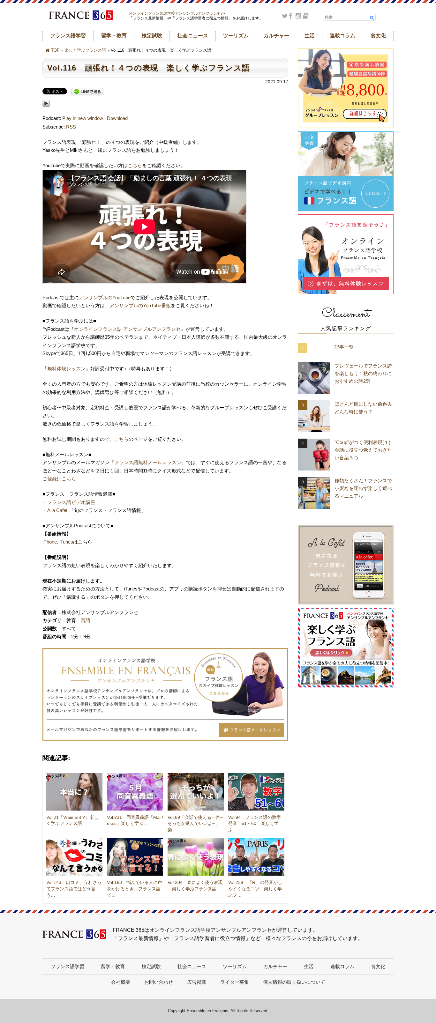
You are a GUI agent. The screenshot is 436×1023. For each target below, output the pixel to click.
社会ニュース (192, 35)
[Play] (46, 110)
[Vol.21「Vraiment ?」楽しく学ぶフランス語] (74, 792)
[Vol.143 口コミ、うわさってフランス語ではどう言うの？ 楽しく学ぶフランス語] (74, 857)
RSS (71, 127)
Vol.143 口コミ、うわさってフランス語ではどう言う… (73, 888)
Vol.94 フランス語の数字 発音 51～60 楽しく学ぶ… (256, 823)
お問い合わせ (158, 982)
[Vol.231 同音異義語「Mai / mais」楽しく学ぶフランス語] (135, 792)
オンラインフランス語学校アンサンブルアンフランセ (175, 13)
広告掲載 (196, 982)
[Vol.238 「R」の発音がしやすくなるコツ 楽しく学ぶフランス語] (256, 857)
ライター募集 (234, 982)
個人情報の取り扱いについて (294, 982)
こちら (135, 165)
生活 (309, 35)
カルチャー (276, 35)
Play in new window (82, 118)
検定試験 (152, 35)
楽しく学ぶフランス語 (85, 50)
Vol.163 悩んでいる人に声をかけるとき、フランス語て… (134, 888)
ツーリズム (236, 35)
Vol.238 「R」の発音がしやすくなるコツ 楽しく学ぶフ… (255, 888)
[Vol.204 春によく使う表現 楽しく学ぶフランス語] (196, 857)
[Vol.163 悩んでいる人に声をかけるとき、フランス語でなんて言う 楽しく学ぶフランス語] (135, 857)
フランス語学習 (68, 35)
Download (117, 118)
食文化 (378, 35)
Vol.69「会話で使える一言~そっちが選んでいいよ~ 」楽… (195, 823)
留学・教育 (114, 35)
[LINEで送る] (87, 92)
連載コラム (342, 35)
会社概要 (120, 982)
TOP (55, 50)
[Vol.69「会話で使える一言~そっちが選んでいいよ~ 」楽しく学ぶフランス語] (196, 792)
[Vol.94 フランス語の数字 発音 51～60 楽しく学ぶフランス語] (256, 792)
